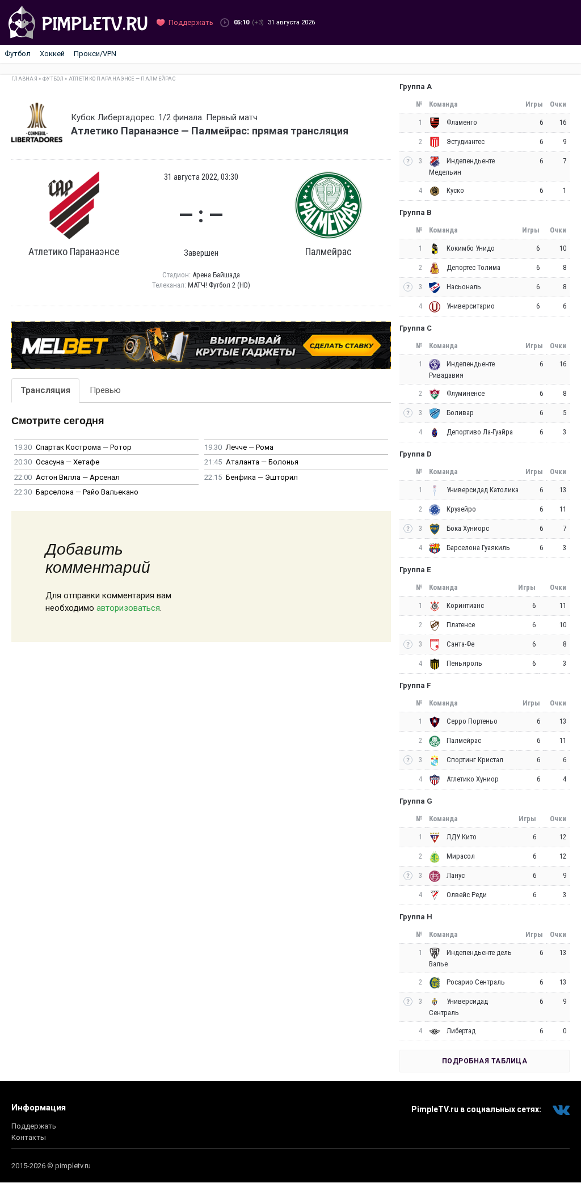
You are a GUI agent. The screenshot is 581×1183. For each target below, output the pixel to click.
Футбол (18, 53)
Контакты (28, 1137)
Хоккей (52, 53)
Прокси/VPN (95, 53)
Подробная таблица (485, 1061)
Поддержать (33, 1126)
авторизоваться (128, 608)
